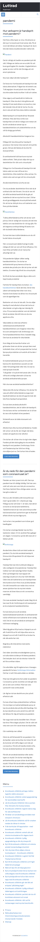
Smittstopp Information (26, 670)
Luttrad (10, 6)
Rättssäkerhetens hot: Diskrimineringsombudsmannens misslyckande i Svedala (17, 916)
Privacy (8, 910)
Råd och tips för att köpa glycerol (17, 868)
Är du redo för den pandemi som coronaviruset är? (19, 473)
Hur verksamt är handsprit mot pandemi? (18, 32)
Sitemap (8, 922)
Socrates (24, 935)
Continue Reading (11, 456)
